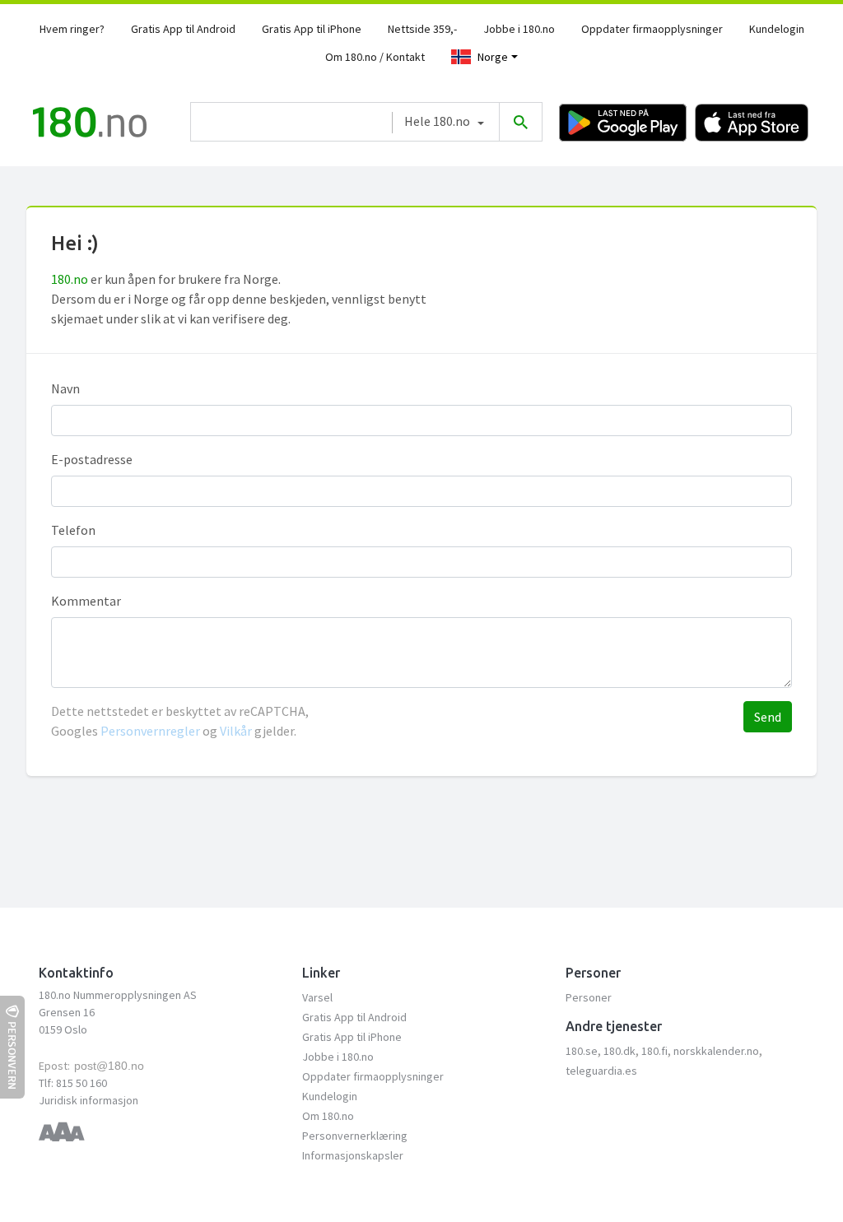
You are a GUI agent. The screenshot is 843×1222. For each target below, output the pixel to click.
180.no (69, 279)
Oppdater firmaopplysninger (652, 28)
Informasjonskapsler (352, 1155)
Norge (492, 56)
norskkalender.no (716, 1050)
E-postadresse (92, 459)
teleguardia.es (601, 1070)
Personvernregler (151, 731)
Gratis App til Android (183, 28)
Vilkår (236, 731)
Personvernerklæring (355, 1135)
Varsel (317, 997)
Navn (65, 388)
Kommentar (86, 600)
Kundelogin (776, 28)
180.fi (654, 1050)
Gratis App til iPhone (311, 28)
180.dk (619, 1050)
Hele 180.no (437, 121)
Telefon (73, 530)
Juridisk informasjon (88, 1100)
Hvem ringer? (72, 28)
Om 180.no (328, 1115)
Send (767, 717)
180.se (582, 1050)
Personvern (12, 1055)
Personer (589, 997)
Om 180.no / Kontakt (375, 56)
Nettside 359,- (422, 28)
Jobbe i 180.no (519, 28)
